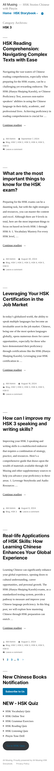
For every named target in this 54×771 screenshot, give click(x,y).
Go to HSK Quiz (16, 745)
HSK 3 (27, 142)
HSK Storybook (25, 13)
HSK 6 (6, 146)
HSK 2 (20, 142)
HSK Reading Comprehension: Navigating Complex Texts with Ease (25, 51)
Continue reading (14, 125)
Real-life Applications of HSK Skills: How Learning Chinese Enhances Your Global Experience (27, 547)
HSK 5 (41, 142)
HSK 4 (34, 142)
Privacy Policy (22, 764)
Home (7, 13)
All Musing (10, 4)
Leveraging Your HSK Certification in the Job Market (26, 299)
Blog (8, 142)
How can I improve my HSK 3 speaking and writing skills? (27, 423)
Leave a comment (14, 149)
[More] (42, 13)
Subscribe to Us (15, 691)
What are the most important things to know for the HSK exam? (24, 181)
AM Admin (10, 139)
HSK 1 (13, 142)
